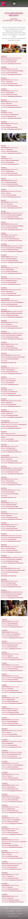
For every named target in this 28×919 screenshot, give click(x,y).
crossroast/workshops (11, 61)
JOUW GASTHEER (10, 913)
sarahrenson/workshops (11, 72)
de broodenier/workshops (12, 184)
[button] (14, 3)
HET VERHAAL (10, 911)
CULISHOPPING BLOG (15, 908)
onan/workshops (10, 382)
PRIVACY (19, 913)
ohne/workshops (10, 162)
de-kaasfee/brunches (11, 116)
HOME (6, 908)
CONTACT (18, 911)
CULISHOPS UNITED (13, 916)
